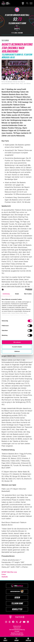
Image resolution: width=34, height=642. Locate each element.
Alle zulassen (17, 342)
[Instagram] (6, 622)
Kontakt (17, 631)
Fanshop (16, 640)
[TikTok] (20, 622)
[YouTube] (24, 622)
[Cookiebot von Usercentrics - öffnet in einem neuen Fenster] (25, 290)
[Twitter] (17, 622)
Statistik (5, 577)
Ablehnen (17, 351)
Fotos (4, 574)
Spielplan (28, 640)
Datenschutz (17, 626)
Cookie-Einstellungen (17, 635)
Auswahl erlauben (17, 346)
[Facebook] (13, 622)
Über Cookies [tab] (28, 293)
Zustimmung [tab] (6, 293)
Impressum (17, 628)
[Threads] (10, 622)
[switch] (30, 325)
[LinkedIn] (28, 622)
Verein (17, 597)
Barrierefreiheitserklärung (17, 629)
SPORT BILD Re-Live (9, 572)
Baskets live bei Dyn (17, 633)
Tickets (5, 640)
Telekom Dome (17, 603)
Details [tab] (17, 293)
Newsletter (17, 609)
